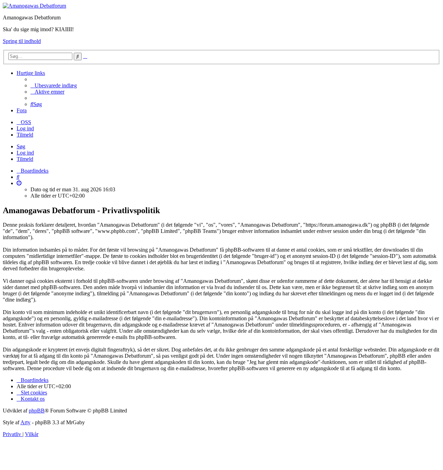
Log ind (25, 153)
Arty (25, 422)
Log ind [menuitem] (25, 128)
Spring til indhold (22, 41)
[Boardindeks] (34, 6)
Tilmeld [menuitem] (25, 135)
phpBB (37, 411)
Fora (22, 110)
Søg (21, 146)
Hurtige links (31, 73)
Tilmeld (25, 159)
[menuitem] (53, 85)
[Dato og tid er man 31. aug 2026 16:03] (19, 183)
